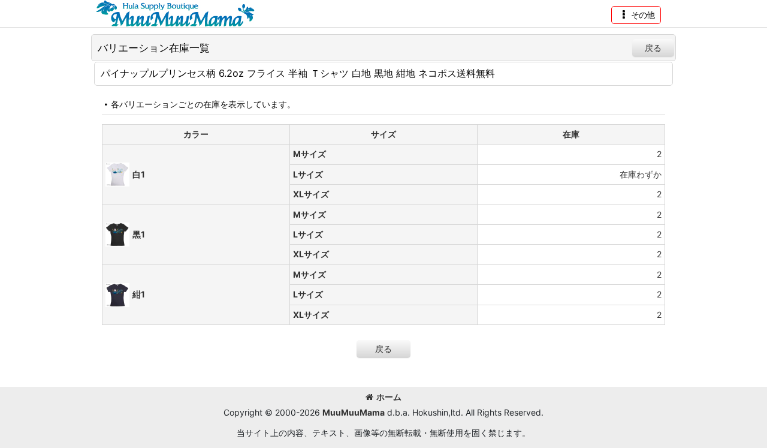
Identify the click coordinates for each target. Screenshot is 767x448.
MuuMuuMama (353, 412)
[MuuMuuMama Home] (175, 12)
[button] (636, 15)
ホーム (388, 397)
